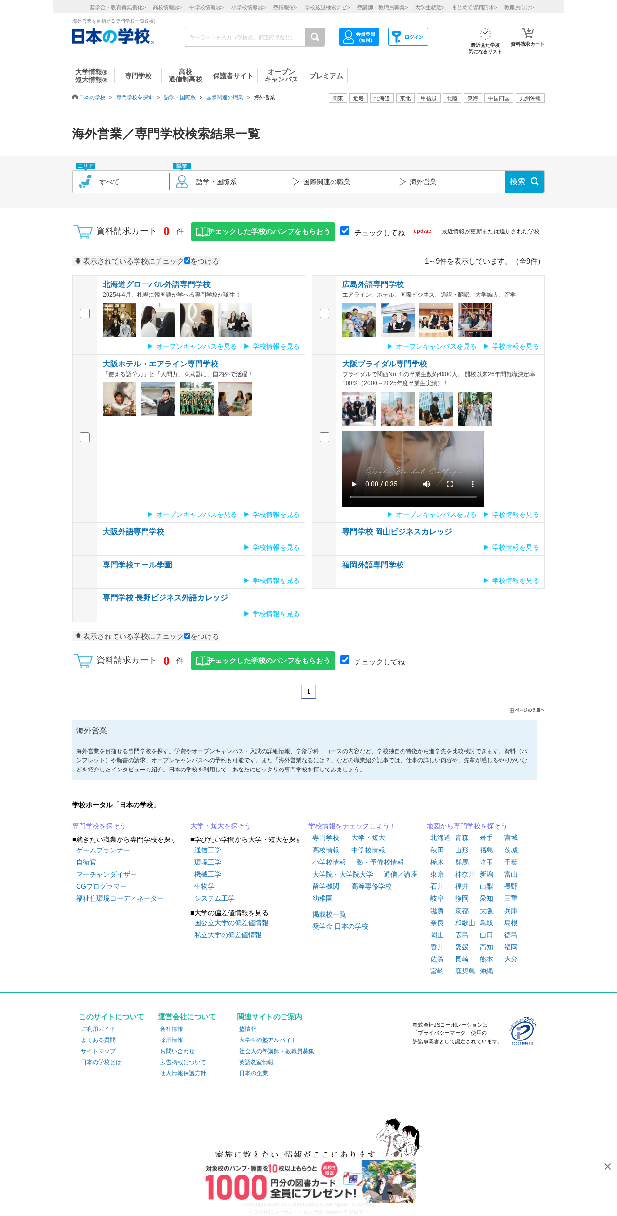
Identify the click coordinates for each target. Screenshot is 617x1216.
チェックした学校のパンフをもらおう (269, 231)
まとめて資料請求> (474, 7)
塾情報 (247, 1029)
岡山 (437, 935)
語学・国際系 (180, 97)
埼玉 (486, 862)
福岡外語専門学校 (373, 565)
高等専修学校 (371, 886)
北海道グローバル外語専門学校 (157, 284)
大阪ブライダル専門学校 (384, 364)
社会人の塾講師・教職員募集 (276, 1051)
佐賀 (437, 959)
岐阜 (437, 898)
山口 (486, 935)
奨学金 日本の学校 (340, 926)
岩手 (486, 837)
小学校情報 (329, 862)
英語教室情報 (256, 1062)
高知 (486, 947)
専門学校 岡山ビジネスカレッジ (397, 531)
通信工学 (207, 850)
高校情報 (325, 850)
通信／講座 (400, 874)
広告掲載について (183, 1062)
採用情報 (171, 1040)
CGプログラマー (101, 886)
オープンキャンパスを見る (196, 346)
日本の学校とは (101, 1062)
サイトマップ (98, 1051)
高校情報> (167, 7)
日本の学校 (92, 97)
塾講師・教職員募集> (382, 7)
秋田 (437, 850)
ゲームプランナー (103, 850)
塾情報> (285, 7)
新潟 (486, 874)
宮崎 (437, 971)
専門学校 (325, 837)
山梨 (486, 886)
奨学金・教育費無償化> (118, 7)
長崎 (462, 959)
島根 (511, 923)
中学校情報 (368, 850)
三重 (511, 898)
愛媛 (462, 947)
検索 (517, 181)
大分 (511, 959)
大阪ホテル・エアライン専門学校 (160, 364)
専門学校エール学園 (137, 565)
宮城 (511, 837)
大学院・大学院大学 (342, 874)
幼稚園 (322, 898)
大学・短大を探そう (220, 826)
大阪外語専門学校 (133, 531)
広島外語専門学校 (373, 284)
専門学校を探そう (99, 826)
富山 (511, 874)
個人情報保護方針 (183, 1073)
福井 (462, 886)
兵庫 (511, 911)
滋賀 (437, 911)
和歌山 (465, 923)
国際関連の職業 (224, 97)
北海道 (382, 98)
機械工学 (207, 874)
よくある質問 (98, 1040)
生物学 (204, 886)
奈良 (437, 923)
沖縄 (486, 971)
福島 (486, 850)
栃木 (437, 862)
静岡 (462, 898)
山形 (462, 850)
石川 (437, 886)
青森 (462, 837)
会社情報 (171, 1029)
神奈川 (465, 874)
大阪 (486, 911)
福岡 (511, 947)
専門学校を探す (134, 97)
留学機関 (325, 886)
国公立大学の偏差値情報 (231, 923)
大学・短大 (368, 837)
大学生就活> (429, 7)
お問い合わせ (177, 1051)
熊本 (486, 959)
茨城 (511, 850)
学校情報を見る (276, 346)
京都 (462, 911)
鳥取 (486, 923)
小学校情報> (248, 7)
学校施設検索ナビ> (327, 7)
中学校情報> (206, 7)
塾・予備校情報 (380, 862)
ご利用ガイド (98, 1029)
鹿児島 (465, 971)
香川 (437, 947)
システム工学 (214, 898)
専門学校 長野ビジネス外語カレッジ (165, 598)
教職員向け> (519, 7)
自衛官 (86, 862)
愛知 (486, 898)
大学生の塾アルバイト (268, 1040)
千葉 (511, 862)
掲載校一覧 (329, 914)
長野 (511, 886)
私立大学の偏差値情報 (228, 935)
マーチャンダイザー (106, 874)
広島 (462, 935)
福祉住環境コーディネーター (120, 898)
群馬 (462, 862)
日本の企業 (253, 1073)
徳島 (511, 935)
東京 (437, 874)
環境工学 (207, 862)
